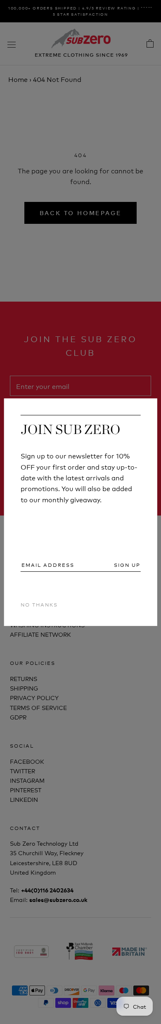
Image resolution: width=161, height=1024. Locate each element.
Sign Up (127, 564)
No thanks (39, 604)
